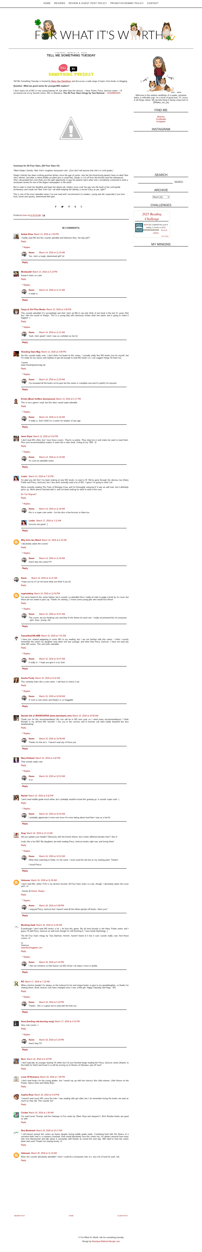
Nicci (23, 1059)
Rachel (24, 796)
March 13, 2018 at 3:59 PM (53, 352)
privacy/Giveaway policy (127, 3)
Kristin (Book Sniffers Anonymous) (38, 399)
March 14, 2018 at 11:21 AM (52, 290)
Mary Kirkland (28, 758)
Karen (31, 252)
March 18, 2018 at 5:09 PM (51, 905)
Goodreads (161, 119)
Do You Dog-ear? (28, 494)
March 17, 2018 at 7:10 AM (37, 981)
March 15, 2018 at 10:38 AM (52, 696)
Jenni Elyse (26, 436)
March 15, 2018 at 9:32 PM (41, 796)
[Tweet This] (64, 210)
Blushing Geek (28, 925)
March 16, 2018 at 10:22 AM (52, 856)
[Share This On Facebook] (58, 210)
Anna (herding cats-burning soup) (37, 1021)
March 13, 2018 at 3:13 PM (45, 272)
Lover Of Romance (30, 1077)
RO (22, 981)
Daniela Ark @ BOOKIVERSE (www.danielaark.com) (46, 716)
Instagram (161, 121)
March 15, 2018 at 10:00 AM (85, 716)
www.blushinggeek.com (31, 947)
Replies (27, 247)
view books (165, 236)
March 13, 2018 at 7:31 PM (41, 476)
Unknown (25, 880)
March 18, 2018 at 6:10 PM (39, 1059)
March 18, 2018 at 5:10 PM (51, 962)
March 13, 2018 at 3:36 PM (58, 309)
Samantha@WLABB (30, 636)
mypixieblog (27, 593)
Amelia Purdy (27, 678)
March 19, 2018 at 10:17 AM (49, 1130)
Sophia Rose (27, 1095)
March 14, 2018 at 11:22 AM (52, 252)
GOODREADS (113, 93)
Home (47, 3)
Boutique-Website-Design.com (106, 1241)
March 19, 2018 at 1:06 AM (41, 1112)
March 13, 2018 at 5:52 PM (45, 436)
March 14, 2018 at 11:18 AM (52, 509)
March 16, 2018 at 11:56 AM (49, 925)
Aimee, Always (38, 891)
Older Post (122, 1216)
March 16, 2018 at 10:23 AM (52, 776)
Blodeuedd (26, 272)
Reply (23, 241)
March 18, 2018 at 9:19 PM (46, 1095)
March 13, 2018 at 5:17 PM (68, 399)
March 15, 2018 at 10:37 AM (52, 614)
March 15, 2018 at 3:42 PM (48, 758)
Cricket (24, 1112)
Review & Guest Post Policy (88, 3)
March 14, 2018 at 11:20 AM (52, 379)
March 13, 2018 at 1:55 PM (46, 234)
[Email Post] (43, 215)
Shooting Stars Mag (30, 352)
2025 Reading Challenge (152, 216)
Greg (23, 833)
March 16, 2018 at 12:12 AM (40, 833)
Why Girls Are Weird (31, 540)
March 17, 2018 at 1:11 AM (48, 520)
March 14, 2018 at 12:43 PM (47, 593)
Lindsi (24, 476)
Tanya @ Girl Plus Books (33, 309)
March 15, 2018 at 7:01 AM (53, 636)
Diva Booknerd (28, 1130)
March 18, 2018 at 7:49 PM (52, 1077)
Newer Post (19, 1216)
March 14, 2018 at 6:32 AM (54, 540)
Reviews (59, 3)
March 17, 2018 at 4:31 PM (67, 1021)
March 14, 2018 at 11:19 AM (52, 417)
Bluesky (161, 117)
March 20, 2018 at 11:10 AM (44, 1153)
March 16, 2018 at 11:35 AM (44, 880)
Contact (153, 3)
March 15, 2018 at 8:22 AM (47, 678)
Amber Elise (27, 234)
